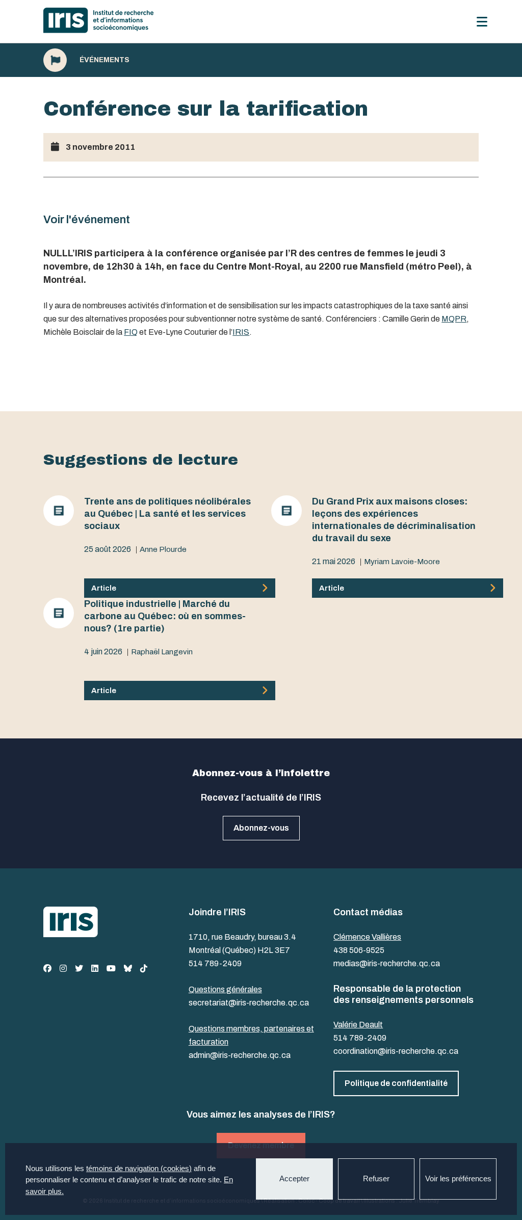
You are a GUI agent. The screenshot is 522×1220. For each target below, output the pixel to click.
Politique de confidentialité (396, 1083)
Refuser (376, 1178)
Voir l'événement (86, 220)
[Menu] (482, 22)
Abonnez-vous (261, 828)
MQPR (453, 318)
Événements (104, 60)
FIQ (131, 332)
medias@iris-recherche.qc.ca (386, 963)
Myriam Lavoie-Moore (402, 562)
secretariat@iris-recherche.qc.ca (249, 1002)
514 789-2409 (215, 963)
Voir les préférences (458, 1178)
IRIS (240, 332)
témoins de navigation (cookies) (139, 1168)
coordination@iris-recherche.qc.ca (395, 1051)
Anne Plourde (163, 549)
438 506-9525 (358, 950)
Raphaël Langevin (162, 652)
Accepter (294, 1178)
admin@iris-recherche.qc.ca (240, 1055)
